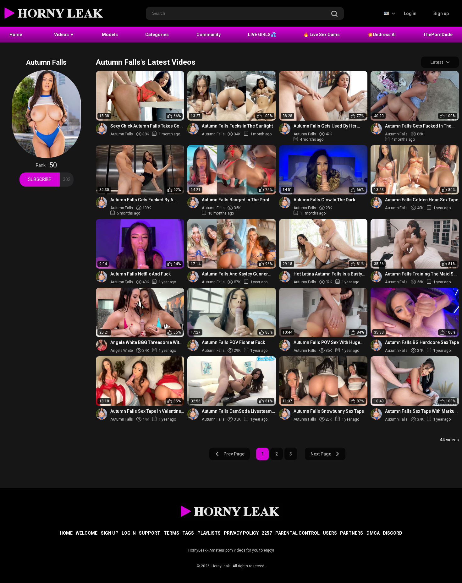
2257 (267, 533)
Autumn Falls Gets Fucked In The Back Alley (418, 126)
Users (330, 533)
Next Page (321, 453)
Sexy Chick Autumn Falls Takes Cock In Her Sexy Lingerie (147, 126)
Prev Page (234, 453)
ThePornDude (438, 34)
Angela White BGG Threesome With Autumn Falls (146, 342)
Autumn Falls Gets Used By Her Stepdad (325, 126)
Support (149, 533)
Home (15, 34)
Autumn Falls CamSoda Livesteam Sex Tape (237, 411)
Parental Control (297, 533)
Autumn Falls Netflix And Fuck (140, 273)
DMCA (373, 533)
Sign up (441, 13)
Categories (157, 34)
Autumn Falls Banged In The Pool (235, 199)
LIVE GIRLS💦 (262, 34)
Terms (171, 533)
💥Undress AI (381, 34)
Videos (64, 34)
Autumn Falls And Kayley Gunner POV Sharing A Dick (235, 274)
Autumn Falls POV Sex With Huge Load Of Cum (327, 342)
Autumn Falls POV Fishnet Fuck (233, 342)
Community (208, 34)
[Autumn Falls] (101, 128)
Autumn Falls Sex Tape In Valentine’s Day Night (147, 411)
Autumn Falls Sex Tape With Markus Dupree (421, 411)
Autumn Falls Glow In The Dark (324, 199)
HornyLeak (221, 566)
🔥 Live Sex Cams (321, 34)
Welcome (86, 533)
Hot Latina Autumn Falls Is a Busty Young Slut (328, 274)
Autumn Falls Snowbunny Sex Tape (329, 411)
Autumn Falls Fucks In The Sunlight (237, 125)
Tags (188, 533)
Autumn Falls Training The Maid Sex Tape (421, 274)
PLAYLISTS (209, 533)
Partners (351, 533)
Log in (410, 13)
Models (110, 34)
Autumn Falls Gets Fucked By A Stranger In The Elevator (141, 200)
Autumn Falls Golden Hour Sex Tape (421, 199)
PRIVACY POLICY (241, 533)
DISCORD (392, 533)
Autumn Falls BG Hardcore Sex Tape (422, 342)
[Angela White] (101, 345)
